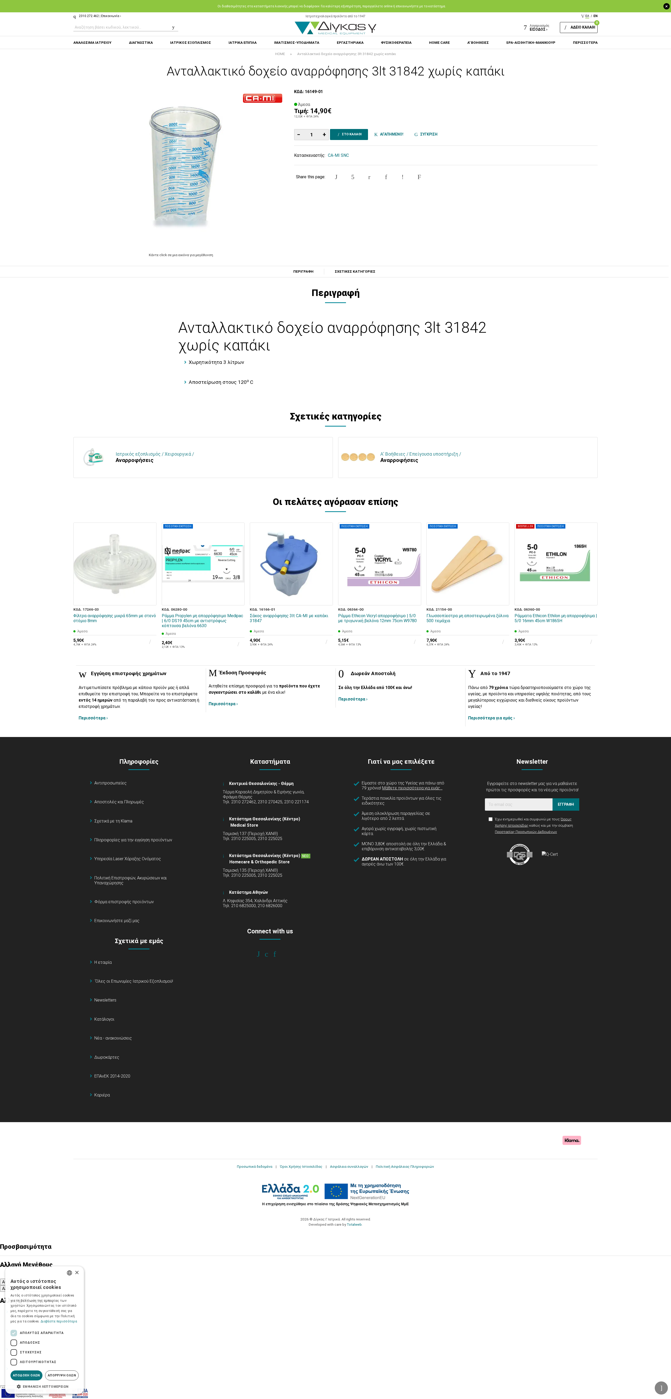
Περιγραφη (303, 271)
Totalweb (354, 1224)
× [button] (77, 1273)
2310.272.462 (89, 16)
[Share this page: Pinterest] (369, 177)
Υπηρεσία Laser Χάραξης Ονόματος (127, 858)
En (595, 16)
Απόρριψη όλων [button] (62, 1375)
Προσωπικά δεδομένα (254, 1166)
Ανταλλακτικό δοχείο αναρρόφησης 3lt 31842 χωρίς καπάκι (346, 54)
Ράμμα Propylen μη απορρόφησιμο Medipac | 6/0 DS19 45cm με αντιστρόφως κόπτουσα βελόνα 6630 (202, 620)
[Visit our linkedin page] (278, 954)
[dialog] (44, 1330)
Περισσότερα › (93, 717)
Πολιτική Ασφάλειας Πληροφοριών (405, 1166)
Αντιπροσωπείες (110, 783)
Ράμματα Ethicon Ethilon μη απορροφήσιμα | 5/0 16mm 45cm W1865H (556, 618)
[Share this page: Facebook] (336, 177)
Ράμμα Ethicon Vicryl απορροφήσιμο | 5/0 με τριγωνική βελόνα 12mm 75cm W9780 (377, 618)
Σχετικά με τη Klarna (113, 821)
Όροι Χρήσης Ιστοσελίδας (301, 1166)
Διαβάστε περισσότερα (59, 1321)
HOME (280, 54)
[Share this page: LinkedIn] (386, 177)
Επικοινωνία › (111, 16)
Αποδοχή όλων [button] (26, 1375)
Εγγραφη (566, 804)
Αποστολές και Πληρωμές (119, 801)
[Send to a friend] (419, 177)
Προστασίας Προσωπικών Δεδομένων (526, 832)
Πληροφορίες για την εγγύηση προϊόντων (133, 839)
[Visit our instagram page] (270, 954)
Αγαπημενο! (390, 134)
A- (4, 1281)
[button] (44, 1386)
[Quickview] (149, 573)
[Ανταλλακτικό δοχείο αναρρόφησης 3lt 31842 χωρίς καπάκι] (181, 167)
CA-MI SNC (338, 155)
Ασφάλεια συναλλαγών (349, 1166)
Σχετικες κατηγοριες (355, 271)
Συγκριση (428, 134)
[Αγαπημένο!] (149, 585)
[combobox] (69, 1273)
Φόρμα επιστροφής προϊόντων (124, 901)
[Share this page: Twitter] (353, 177)
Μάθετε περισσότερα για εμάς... (412, 787)
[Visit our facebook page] (262, 954)
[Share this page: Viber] (402, 177)
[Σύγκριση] (149, 597)
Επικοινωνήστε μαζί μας (116, 920)
